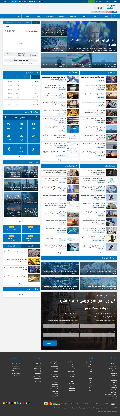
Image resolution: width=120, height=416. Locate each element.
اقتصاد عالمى (100, 81)
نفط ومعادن (55, 391)
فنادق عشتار (35, 85)
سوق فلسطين (113, 390)
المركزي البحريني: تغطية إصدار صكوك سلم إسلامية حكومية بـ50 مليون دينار (93, 238)
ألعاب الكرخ (35, 97)
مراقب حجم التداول (15, 371)
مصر (91, 364)
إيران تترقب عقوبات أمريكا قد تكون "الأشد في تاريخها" (94, 136)
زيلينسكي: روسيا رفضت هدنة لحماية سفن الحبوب (93, 145)
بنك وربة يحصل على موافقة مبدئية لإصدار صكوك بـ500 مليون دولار (94, 221)
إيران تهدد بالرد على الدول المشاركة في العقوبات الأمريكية (94, 120)
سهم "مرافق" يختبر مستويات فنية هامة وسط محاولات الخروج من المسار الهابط (55, 204)
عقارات (63, 106)
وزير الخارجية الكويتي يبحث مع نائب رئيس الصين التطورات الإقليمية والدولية (55, 179)
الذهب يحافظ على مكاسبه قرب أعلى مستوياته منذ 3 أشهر (95, 86)
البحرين (90, 371)
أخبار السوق (62, 122)
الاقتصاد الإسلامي (49, 16)
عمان (91, 376)
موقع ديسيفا (82, 408)
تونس (90, 385)
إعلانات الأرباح (38, 371)
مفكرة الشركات (31, 112)
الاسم (113, 323)
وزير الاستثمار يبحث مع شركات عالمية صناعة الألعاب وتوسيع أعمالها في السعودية (54, 171)
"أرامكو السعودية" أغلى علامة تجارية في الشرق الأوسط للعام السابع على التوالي (55, 86)
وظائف (69, 408)
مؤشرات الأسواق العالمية (111, 394)
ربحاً (35, 77)
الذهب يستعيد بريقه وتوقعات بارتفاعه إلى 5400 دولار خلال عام (15, 260)
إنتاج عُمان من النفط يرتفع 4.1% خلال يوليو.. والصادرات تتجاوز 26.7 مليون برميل (54, 246)
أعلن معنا (88, 408)
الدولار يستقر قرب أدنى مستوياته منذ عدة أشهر (93, 103)
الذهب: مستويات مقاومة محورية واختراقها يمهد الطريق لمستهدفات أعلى (54, 145)
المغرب (90, 383)
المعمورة (36, 89)
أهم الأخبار (72, 376)
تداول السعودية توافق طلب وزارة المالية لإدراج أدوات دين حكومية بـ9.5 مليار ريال (94, 179)
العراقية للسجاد (34, 105)
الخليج (73, 364)
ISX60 (6, 26)
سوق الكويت (114, 380)
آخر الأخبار (112, 73)
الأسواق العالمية (109, 258)
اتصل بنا (106, 1)
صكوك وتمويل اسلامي (98, 174)
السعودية (90, 366)
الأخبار (95, 16)
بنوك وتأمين (55, 376)
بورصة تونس (114, 387)
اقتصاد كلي (62, 174)
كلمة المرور (112, 332)
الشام (73, 366)
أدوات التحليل (61, 16)
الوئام (36, 81)
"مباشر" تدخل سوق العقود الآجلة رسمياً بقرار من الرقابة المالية (54, 136)
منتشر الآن (72, 386)
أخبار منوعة (33, 162)
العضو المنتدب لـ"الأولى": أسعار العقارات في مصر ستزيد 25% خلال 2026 (54, 103)
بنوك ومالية (101, 215)
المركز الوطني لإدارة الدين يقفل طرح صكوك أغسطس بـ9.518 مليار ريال (93, 188)
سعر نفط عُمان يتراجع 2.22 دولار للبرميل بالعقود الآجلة (55, 221)
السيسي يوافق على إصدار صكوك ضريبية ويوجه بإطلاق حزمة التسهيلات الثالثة (94, 229)
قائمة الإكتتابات (37, 378)
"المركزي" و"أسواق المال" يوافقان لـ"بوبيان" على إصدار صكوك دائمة (93, 204)
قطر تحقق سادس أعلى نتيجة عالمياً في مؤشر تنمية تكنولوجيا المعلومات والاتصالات (54, 238)
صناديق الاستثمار (72, 16)
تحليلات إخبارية (54, 366)
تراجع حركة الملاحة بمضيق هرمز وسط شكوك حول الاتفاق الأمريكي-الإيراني (54, 78)
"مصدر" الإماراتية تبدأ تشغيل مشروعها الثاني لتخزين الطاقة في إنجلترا (54, 188)
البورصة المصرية (113, 366)
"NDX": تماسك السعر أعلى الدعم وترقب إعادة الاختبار (54, 153)
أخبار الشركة (62, 89)
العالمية (19, 22)
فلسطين (90, 388)
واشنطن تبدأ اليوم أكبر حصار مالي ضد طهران (93, 77)
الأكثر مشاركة (12, 246)
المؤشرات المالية (16, 373)
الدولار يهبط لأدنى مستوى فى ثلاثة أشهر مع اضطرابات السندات (15, 252)
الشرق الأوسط (71, 371)
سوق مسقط (114, 378)
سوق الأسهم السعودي (111, 364)
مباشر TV (38, 16)
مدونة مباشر (72, 391)
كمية (7, 77)
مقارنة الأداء (17, 375)
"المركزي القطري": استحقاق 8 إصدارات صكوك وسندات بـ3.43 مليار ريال (93, 213)
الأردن (90, 381)
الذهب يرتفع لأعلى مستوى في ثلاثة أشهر (15, 276)
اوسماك (36, 101)
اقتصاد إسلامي (109, 166)
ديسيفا (64, 408)
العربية (27, 22)
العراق (35, 22)
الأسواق (106, 16)
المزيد (99, 160)
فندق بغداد (35, 93)
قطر (91, 374)
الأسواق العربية (70, 166)
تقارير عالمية (62, 81)
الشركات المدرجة (37, 364)
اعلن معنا (98, 1)
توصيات (56, 371)
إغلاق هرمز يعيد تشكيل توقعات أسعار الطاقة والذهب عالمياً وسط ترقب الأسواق (55, 95)
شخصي (27, 16)
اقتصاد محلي (55, 369)
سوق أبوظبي (114, 371)
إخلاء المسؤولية (104, 408)
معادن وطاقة (9, 22)
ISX (115, 12)
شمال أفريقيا (72, 369)
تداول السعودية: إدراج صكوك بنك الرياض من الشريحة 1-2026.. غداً (93, 196)
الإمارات (90, 369)
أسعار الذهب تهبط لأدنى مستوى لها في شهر (55, 111)
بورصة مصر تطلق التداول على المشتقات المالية (55, 128)
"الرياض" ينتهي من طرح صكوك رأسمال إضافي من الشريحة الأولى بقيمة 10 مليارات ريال (93, 247)
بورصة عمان (114, 383)
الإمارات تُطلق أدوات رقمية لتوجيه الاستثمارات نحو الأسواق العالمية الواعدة (55, 213)
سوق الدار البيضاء (113, 385)
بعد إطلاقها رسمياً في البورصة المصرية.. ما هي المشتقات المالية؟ (54, 120)
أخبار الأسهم (55, 364)
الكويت (90, 378)
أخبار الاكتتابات (37, 381)
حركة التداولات (61, 232)
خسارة (26, 77)
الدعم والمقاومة (16, 366)
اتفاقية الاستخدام (113, 408)
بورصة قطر (114, 375)
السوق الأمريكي (61, 147)
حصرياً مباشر (72, 73)
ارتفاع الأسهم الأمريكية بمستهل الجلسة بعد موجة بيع (15, 269)
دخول (15, 1)
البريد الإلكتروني (74, 323)
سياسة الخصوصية (58, 408)
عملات (56, 394)
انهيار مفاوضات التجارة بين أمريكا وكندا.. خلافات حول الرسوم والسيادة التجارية (94, 111)
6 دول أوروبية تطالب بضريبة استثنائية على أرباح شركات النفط (93, 153)
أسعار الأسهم (37, 368)
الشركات (84, 16)
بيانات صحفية (32, 289)
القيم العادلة (38, 373)
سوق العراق (114, 392)
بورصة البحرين (114, 373)
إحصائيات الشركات (16, 364)
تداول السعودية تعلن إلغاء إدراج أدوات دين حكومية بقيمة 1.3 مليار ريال (93, 171)
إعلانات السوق (71, 384)
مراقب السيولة (16, 368)
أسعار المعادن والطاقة (111, 397)
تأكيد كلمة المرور (74, 332)
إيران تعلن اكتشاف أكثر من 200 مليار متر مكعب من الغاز (94, 128)
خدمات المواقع (75, 408)
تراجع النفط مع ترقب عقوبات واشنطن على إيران (94, 95)
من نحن (98, 408)
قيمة (16, 77)
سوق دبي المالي (113, 368)
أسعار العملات (113, 399)
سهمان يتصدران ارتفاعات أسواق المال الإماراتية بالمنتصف (56, 229)
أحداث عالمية (55, 387)
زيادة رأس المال (37, 376)
